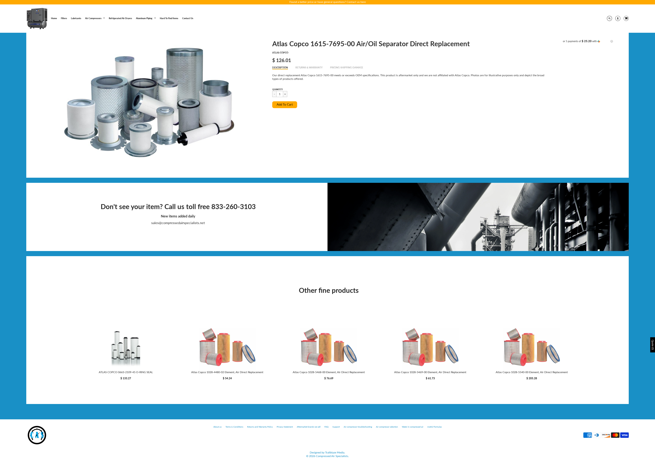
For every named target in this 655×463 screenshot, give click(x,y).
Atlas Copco (280, 52)
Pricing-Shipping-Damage (346, 67)
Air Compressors (93, 18)
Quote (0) (652, 345)
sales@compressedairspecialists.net (178, 223)
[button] (284, 104)
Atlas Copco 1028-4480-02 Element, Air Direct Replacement (227, 372)
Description (280, 67)
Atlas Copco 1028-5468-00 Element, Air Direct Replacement (329, 372)
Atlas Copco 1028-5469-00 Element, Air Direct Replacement (430, 372)
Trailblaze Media (334, 452)
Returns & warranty (309, 67)
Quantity (277, 89)
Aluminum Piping (144, 18)
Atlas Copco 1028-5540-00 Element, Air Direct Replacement (532, 372)
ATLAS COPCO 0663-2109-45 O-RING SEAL (126, 372)
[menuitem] (54, 18)
